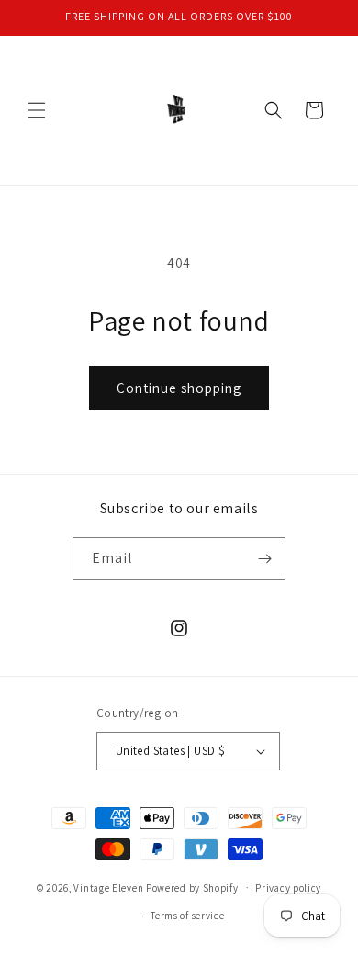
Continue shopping (179, 388)
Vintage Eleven (108, 887)
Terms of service (187, 915)
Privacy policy (288, 888)
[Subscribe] (264, 558)
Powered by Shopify (192, 887)
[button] (37, 110)
